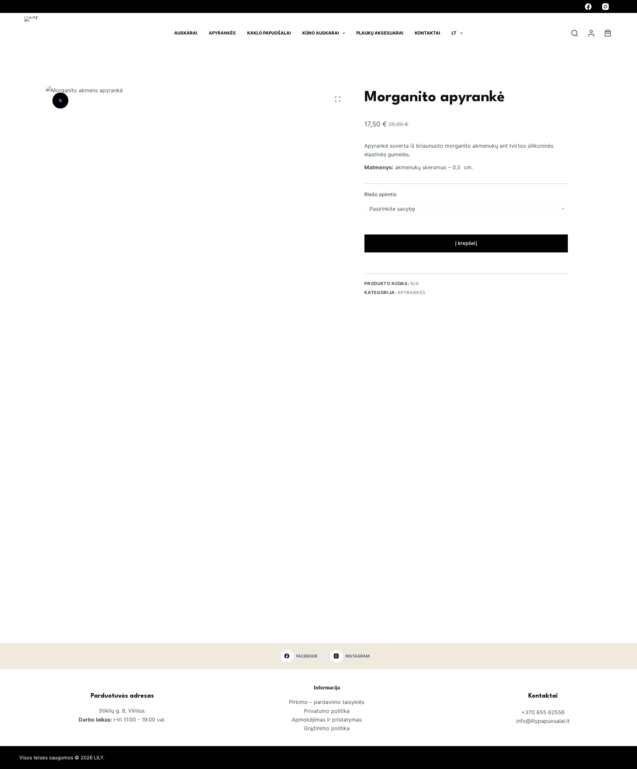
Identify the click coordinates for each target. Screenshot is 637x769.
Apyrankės (222, 33)
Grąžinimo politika (327, 728)
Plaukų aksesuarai (379, 33)
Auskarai (185, 33)
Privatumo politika (327, 711)
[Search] (574, 33)
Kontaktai (427, 33)
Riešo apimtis (380, 194)
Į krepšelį (466, 243)
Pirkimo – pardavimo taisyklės (326, 702)
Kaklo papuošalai (269, 33)
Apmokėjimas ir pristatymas (327, 719)
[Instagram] (605, 6)
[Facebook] (588, 6)
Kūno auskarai (320, 33)
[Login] (591, 33)
